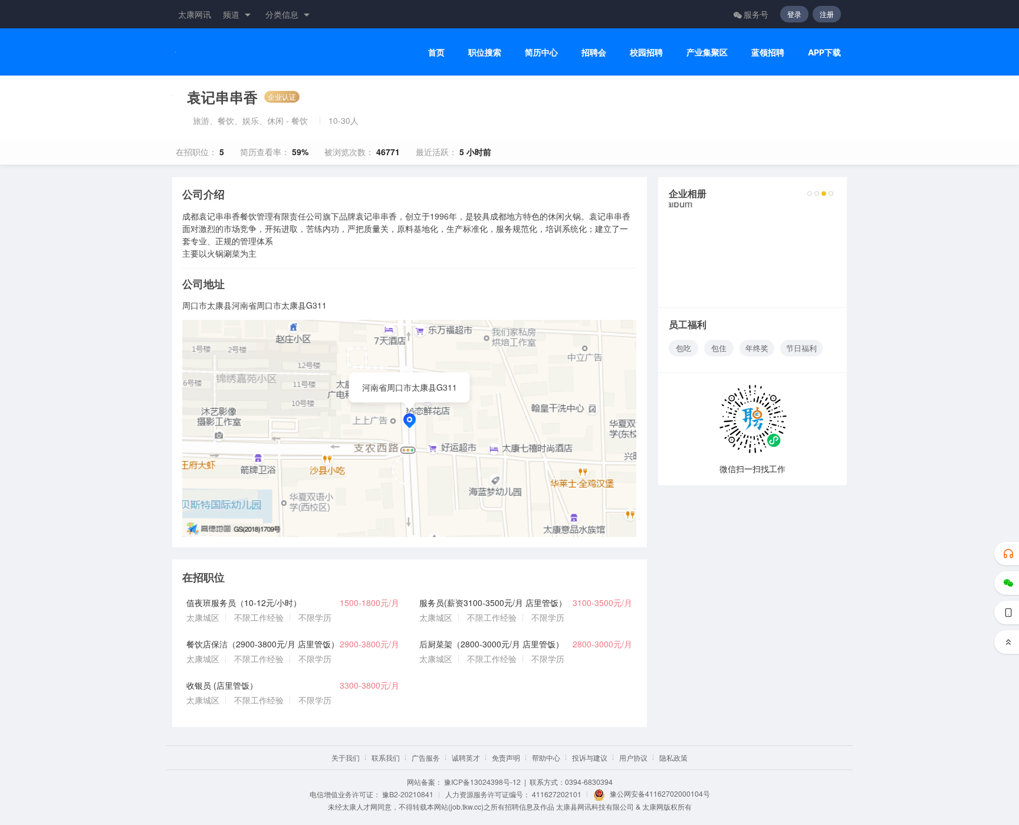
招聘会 (593, 52)
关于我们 (345, 757)
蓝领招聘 (767, 52)
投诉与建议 (589, 757)
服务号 (756, 14)
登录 (794, 14)
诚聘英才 (466, 757)
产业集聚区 (707, 52)
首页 (436, 52)
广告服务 (426, 757)
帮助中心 (546, 757)
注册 (827, 14)
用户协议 (633, 757)
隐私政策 (673, 757)
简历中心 (541, 52)
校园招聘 (646, 52)
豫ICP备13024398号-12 (482, 782)
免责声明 (506, 757)
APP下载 (824, 52)
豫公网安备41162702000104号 (660, 793)
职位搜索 (484, 52)
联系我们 (386, 757)
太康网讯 (194, 14)
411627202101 (556, 794)
